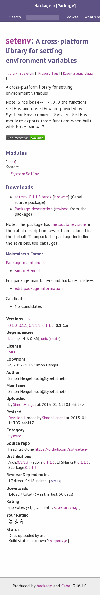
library (12, 73)
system (29, 73)
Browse (71, 16)
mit (20, 73)
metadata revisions (69, 224)
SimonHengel (27, 270)
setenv (18, 40)
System (14, 435)
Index (11, 162)
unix (44, 338)
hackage (44, 586)
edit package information (39, 288)
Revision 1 (17, 417)
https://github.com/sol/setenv (61, 449)
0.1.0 (12, 325)
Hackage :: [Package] (54, 5)
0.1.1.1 (35, 325)
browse (61, 197)
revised (61, 209)
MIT (12, 351)
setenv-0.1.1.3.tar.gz (33, 197)
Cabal (66, 586)
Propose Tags (48, 73)
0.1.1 (23, 325)
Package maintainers (25, 262)
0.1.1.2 (48, 325)
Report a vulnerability (78, 73)
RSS (27, 319)
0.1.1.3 (22, 462)
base (12, 338)
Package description (33, 209)
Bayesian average (66, 507)
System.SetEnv (25, 174)
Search (15, 16)
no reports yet (58, 541)
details (54, 339)
